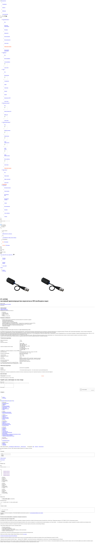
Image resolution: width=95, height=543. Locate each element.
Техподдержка (4, 421)
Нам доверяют (4, 433)
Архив (1, 267)
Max (33, 446)
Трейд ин (3, 416)
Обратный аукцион (5, 408)
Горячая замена (4, 415)
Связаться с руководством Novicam (8, 435)
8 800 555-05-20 (17, 446)
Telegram (36, 446)
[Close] (0, 449)
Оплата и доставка (5, 418)
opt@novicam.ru (23, 446)
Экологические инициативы (7, 432)
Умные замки (4, 169)
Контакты (4, 427)
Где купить (4, 430)
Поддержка (4, 185)
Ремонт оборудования (6, 423)
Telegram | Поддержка (4, 309)
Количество (2, 305)
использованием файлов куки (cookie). (36, 512)
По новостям (4, 225)
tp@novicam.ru (41, 446)
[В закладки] (0, 306)
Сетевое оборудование (6, 122)
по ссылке (25, 534)
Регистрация (2, 459)
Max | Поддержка (3, 308)
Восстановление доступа (6, 424)
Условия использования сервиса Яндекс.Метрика (8, 535)
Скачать (42, 375)
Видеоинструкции (5, 425)
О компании (4, 428)
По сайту (3, 226)
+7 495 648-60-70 (11, 446)
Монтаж (3, 419)
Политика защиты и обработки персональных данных (11, 434)
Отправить (2, 392)
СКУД (3, 69)
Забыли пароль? (3, 458)
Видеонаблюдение (5, 19)
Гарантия (3, 422)
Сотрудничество (5, 431)
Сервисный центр (5, 417)
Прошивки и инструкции (6, 412)
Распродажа (4, 184)
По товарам (3, 224)
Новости (3, 429)
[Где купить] (1, 247)
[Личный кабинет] (1, 253)
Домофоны (4, 52)
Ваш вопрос (2, 387)
